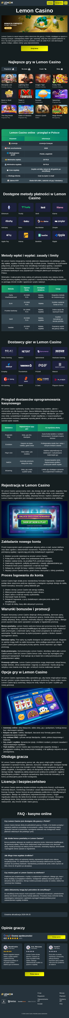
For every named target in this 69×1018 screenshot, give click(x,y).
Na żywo (24, 69)
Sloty (58, 69)
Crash (41, 69)
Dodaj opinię (56, 937)
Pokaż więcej (34, 974)
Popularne (7, 69)
